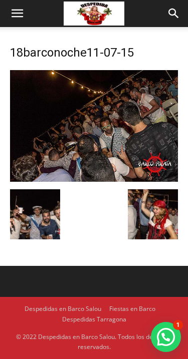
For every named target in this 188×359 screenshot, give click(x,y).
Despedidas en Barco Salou (63, 308)
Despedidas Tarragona (94, 319)
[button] (17, 13)
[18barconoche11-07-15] (94, 179)
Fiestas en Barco (132, 308)
